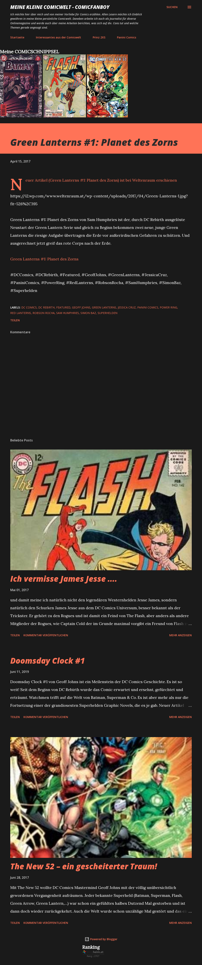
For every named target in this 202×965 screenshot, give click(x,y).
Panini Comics (126, 37)
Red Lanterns (20, 313)
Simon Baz (88, 313)
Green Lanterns (104, 307)
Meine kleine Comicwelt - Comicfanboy (59, 7)
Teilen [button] (15, 320)
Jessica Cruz (127, 307)
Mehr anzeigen (180, 635)
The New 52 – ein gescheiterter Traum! (83, 866)
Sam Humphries (67, 313)
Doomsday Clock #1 (47, 660)
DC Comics (29, 307)
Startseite (17, 37)
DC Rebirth (46, 307)
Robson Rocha (44, 313)
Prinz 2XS (99, 37)
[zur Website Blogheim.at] (93, 956)
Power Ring (168, 307)
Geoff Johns (81, 307)
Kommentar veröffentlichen (45, 635)
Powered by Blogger (103, 939)
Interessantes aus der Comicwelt (58, 37)
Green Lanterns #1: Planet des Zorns (44, 258)
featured (63, 307)
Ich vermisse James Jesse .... (63, 578)
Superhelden (107, 313)
